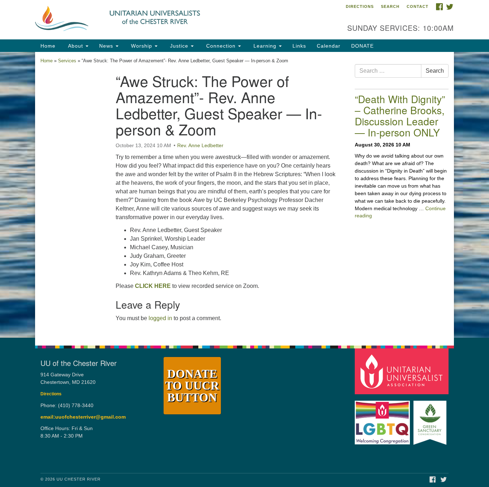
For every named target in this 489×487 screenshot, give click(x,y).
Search (390, 6)
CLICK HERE (153, 286)
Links (299, 46)
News (107, 46)
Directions (360, 6)
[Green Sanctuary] (430, 419)
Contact (418, 6)
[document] (244, 195)
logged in (160, 318)
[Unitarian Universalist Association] (403, 371)
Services (67, 60)
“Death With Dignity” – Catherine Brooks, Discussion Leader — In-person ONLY (400, 115)
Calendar (328, 46)
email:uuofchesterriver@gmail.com (83, 417)
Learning (265, 46)
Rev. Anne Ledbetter (200, 145)
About (75, 46)
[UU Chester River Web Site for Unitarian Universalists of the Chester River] (157, 19)
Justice (179, 46)
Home (47, 46)
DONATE (362, 46)
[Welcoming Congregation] (383, 419)
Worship (141, 46)
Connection (220, 46)
